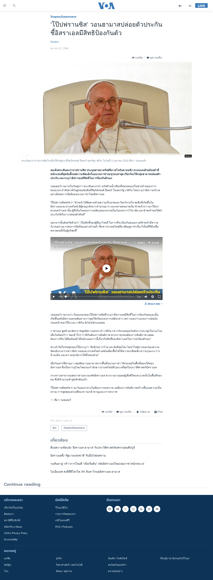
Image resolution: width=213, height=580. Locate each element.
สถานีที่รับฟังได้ (12, 520)
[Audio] (190, 5)
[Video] (180, 5)
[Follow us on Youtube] (117, 509)
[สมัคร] (157, 509)
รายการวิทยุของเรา (65, 514)
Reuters (54, 42)
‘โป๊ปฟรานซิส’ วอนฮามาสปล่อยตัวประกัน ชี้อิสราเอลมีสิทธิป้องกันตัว (102, 242)
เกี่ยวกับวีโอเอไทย (13, 507)
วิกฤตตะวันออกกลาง (63, 16)
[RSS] (141, 509)
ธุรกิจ (59, 558)
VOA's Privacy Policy (15, 533)
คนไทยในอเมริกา (117, 564)
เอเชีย (7, 558)
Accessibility (11, 539)
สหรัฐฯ (7, 564)
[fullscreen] (159, 296)
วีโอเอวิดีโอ (61, 507)
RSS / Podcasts (64, 526)
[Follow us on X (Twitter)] (125, 509)
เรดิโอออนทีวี (62, 520)
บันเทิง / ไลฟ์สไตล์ (117, 558)
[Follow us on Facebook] (109, 509)
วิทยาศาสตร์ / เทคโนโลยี (69, 564)
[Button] (137, 58)
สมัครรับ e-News (13, 526)
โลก (6, 571)
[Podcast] (149, 509)
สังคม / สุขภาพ (64, 571)
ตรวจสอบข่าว (115, 571)
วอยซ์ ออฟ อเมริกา (67, 246)
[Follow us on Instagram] (133, 509)
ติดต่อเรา (9, 514)
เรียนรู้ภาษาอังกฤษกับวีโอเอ (174, 558)
